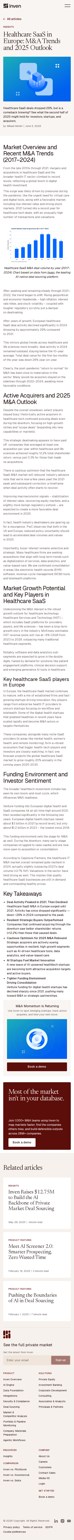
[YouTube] (69, 1521)
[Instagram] (62, 1521)
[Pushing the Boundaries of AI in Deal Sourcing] (37, 1301)
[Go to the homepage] (6, 1335)
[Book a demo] (37, 1066)
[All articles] (12, 19)
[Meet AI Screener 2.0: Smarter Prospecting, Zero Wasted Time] (37, 1255)
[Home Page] (12, 5)
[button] (67, 5)
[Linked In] (56, 1521)
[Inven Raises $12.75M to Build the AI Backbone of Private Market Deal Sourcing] (37, 1203)
